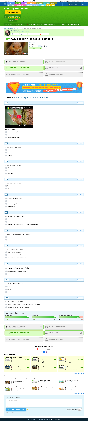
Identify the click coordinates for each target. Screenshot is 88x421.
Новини (6, 1)
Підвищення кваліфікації (18, 1)
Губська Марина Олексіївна (20, 31)
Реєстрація (77, 4)
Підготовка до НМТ (30, 1)
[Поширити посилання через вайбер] (46, 352)
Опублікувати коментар (16, 409)
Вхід (72, 4)
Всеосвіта (6, 28)
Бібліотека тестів (14, 28)
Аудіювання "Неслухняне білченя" (25, 100)
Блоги (9, 1)
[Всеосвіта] (5, 4)
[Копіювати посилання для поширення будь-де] (42, 352)
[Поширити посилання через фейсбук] (44, 352)
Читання (22, 28)
